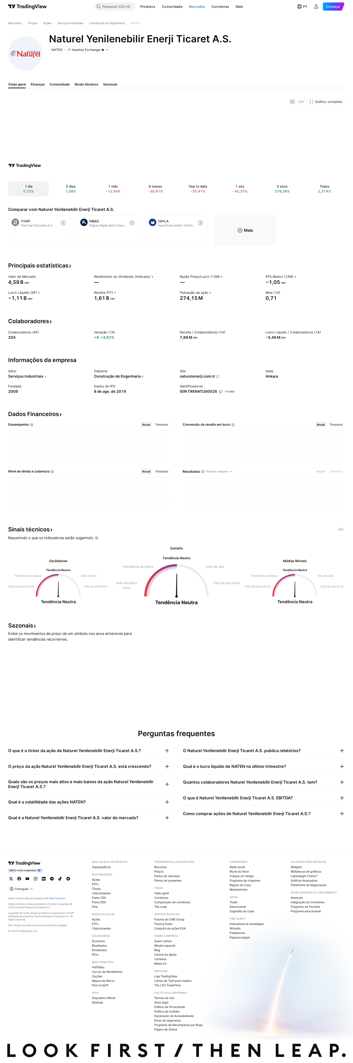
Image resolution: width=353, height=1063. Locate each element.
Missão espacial (164, 945)
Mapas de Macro (103, 980)
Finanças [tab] (38, 84)
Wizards (235, 928)
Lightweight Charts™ (304, 876)
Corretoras (220, 6)
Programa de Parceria (305, 906)
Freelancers (237, 933)
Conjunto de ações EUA (169, 928)
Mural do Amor (239, 871)
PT (305, 6)
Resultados (99, 945)
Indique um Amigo (242, 876)
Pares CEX (99, 897)
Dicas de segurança (167, 1020)
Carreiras (160, 959)
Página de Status (165, 1029)
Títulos (96, 888)
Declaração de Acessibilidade (174, 1016)
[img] (103, 50)
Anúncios (297, 897)
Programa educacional (306, 911)
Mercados (197, 6)
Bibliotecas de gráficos (306, 871)
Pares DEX (99, 902)
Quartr (63, 925)
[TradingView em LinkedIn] (44, 879)
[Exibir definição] (38, 276)
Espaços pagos (240, 937)
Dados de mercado (167, 876)
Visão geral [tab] (17, 84)
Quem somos (163, 941)
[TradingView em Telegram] (52, 879)
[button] (158, 6)
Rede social (237, 867)
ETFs (95, 884)
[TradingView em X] (11, 879)
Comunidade (172, 6)
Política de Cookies (167, 1011)
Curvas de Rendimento (107, 971)
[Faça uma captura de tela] (292, 101)
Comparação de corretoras (172, 902)
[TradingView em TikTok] (60, 879)
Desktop (97, 1002)
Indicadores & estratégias (247, 924)
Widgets (296, 867)
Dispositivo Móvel (103, 998)
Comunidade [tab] (60, 84)
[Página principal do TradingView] (27, 6)
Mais (239, 6)
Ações (96, 879)
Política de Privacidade (169, 1007)
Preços (158, 871)
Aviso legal (161, 1002)
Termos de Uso (164, 998)
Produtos (147, 6)
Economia (98, 941)
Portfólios (98, 967)
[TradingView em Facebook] (19, 879)
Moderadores (238, 889)
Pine (95, 906)
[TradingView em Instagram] (35, 879)
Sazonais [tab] (110, 84)
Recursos (160, 867)
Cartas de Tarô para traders (172, 980)
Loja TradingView (165, 976)
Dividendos (99, 950)
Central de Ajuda (165, 954)
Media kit (160, 963)
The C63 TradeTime (167, 985)
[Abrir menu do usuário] (316, 6)
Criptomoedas (101, 893)
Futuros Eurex (163, 924)
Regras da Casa (240, 885)
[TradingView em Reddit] (68, 879)
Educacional (238, 906)
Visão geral (161, 893)
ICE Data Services (55, 898)
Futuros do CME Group (169, 919)
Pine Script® (100, 985)
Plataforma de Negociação (308, 885)
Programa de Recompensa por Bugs (178, 1025)
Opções (97, 976)
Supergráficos (101, 867)
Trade (233, 902)
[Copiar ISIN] (220, 392)
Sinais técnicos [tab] (86, 84)
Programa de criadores (245, 880)
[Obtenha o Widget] (301, 101)
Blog (157, 950)
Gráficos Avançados (304, 880)
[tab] (146, 424)
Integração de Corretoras (307, 902)
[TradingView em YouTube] (27, 879)
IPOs (95, 954)
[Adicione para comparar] (63, 222)
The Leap (160, 906)
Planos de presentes (167, 880)
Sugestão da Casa (242, 911)
